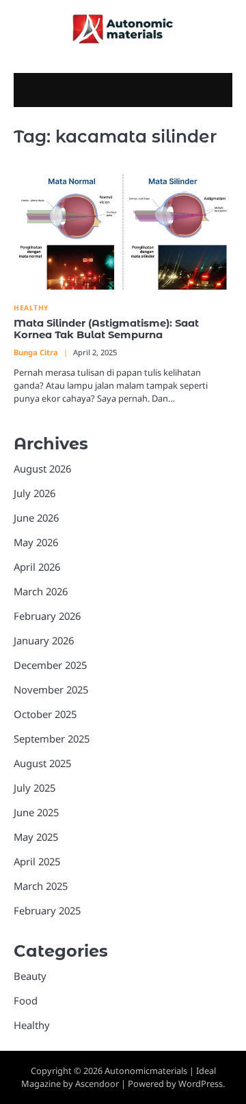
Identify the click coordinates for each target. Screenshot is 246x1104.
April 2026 (37, 566)
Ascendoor (97, 1083)
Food (26, 1000)
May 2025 (36, 837)
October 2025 (45, 714)
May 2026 (36, 542)
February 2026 (47, 616)
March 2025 (41, 886)
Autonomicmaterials (146, 1070)
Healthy (31, 308)
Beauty (30, 976)
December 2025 (50, 665)
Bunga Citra (36, 352)
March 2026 (41, 591)
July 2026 (34, 493)
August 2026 (42, 468)
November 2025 (51, 689)
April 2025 (37, 861)
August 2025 (42, 763)
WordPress (200, 1083)
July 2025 (34, 787)
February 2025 (47, 910)
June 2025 (36, 812)
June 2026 (36, 517)
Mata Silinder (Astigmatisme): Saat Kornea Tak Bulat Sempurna (106, 329)
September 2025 (52, 738)
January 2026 (44, 640)
